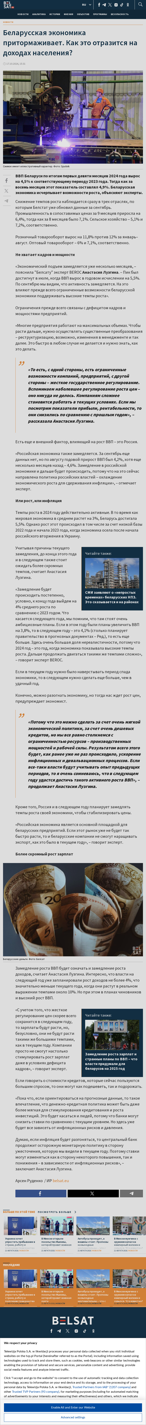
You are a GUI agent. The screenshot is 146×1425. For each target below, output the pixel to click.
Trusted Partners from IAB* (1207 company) (101, 1387)
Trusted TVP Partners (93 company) (35, 1391)
